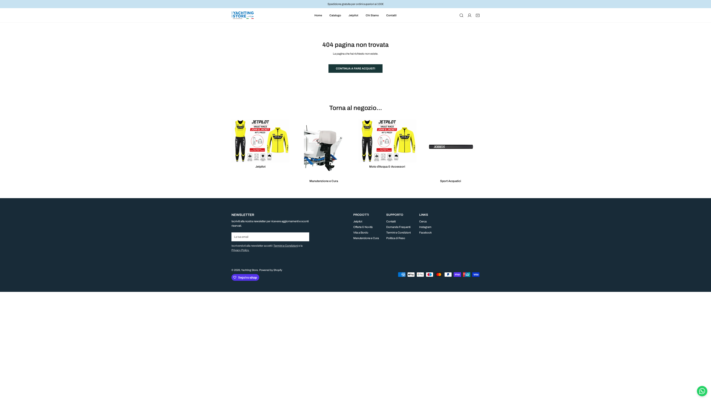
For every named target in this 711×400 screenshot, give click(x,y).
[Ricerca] (461, 15)
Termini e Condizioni (285, 245)
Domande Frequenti (398, 227)
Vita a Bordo (360, 232)
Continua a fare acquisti (355, 68)
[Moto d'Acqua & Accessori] (387, 141)
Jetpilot (357, 221)
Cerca (423, 221)
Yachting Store (249, 270)
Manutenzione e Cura (366, 238)
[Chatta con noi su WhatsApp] (702, 391)
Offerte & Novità (363, 227)
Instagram (425, 227)
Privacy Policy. (240, 250)
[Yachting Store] (242, 15)
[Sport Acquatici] (451, 148)
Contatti (391, 221)
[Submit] (304, 236)
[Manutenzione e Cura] (324, 148)
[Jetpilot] (260, 141)
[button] (478, 15)
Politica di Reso (395, 238)
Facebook (425, 232)
